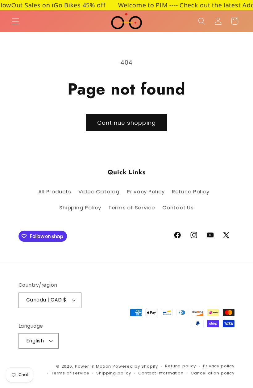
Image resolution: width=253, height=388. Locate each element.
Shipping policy (113, 373)
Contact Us (177, 207)
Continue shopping (126, 123)
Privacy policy (218, 366)
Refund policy (180, 366)
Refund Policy (190, 191)
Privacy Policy (145, 191)
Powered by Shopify (135, 366)
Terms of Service (131, 207)
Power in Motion (93, 366)
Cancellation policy (212, 373)
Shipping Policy (80, 207)
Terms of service (70, 373)
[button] (15, 21)
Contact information (161, 373)
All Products (54, 191)
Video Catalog (98, 191)
